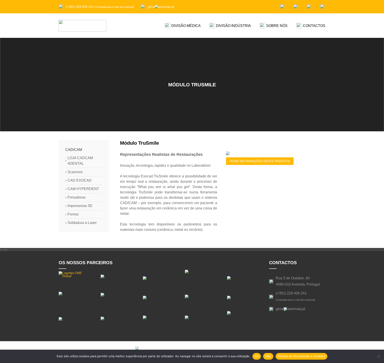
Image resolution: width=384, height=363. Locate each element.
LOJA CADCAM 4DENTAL (79, 160)
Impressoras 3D (78, 206)
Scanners (74, 172)
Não (268, 356)
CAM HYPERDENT (82, 189)
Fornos (72, 214)
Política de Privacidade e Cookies (301, 356)
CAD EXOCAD (78, 180)
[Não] (378, 356)
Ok (257, 356)
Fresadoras (75, 197)
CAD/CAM (73, 150)
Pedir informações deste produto (259, 161)
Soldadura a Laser (81, 223)
